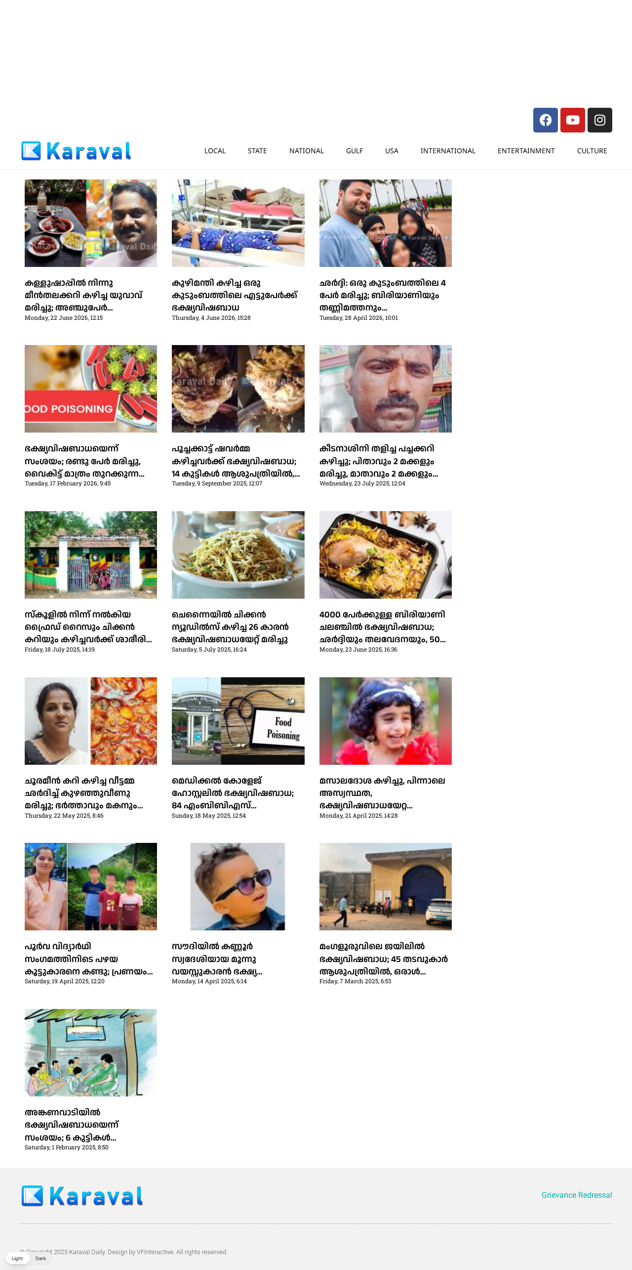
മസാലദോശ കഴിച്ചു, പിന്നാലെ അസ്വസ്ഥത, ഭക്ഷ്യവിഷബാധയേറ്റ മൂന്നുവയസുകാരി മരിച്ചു (382, 800)
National (306, 150)
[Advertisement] (168, 27)
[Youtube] (572, 120)
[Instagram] (600, 120)
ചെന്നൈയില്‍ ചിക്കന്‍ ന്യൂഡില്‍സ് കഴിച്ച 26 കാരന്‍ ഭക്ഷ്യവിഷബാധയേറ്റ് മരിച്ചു (230, 627)
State (257, 150)
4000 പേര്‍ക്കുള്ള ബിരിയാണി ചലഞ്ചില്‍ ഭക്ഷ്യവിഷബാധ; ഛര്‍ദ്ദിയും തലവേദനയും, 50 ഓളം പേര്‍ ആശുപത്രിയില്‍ (382, 633)
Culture (592, 150)
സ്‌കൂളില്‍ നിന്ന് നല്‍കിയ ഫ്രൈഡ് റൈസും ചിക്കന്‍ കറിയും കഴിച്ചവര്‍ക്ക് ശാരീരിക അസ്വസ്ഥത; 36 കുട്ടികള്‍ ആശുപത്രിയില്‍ (90, 640)
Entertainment (526, 150)
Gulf (354, 150)
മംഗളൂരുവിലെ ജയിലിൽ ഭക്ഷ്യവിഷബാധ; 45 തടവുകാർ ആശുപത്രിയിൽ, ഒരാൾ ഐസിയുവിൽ (383, 965)
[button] (28, 1258)
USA (391, 150)
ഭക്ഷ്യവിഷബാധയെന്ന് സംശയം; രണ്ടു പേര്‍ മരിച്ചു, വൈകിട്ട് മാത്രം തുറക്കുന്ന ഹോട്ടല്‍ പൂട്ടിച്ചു (83, 467)
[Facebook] (545, 120)
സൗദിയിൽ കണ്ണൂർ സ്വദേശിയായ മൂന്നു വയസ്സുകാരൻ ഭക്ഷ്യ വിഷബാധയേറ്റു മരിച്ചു (220, 965)
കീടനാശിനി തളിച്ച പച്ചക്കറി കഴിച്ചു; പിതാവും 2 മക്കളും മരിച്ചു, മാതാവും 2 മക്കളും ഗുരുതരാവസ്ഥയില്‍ (376, 467)
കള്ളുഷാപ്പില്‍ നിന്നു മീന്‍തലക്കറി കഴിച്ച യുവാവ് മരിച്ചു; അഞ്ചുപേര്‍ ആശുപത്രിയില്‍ (83, 302)
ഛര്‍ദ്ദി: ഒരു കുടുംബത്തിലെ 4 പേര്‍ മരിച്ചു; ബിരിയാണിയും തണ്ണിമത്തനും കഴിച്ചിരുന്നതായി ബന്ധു (382, 302)
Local (215, 150)
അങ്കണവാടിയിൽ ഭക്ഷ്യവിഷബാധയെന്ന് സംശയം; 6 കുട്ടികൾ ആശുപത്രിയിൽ (71, 1131)
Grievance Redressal (577, 1195)
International (448, 150)
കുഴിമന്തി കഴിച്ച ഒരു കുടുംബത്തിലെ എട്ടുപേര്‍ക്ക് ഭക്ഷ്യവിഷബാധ (234, 295)
